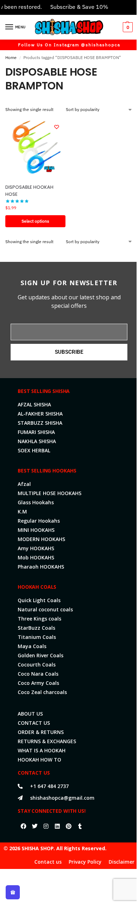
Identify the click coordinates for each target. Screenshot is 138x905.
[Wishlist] (56, 127)
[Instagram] (46, 826)
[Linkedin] (57, 826)
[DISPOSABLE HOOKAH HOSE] (35, 148)
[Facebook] (23, 826)
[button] (127, 27)
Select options (35, 221)
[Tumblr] (80, 826)
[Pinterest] (68, 826)
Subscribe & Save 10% (75, 6)
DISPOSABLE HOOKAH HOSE (29, 191)
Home (11, 57)
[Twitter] (34, 826)
